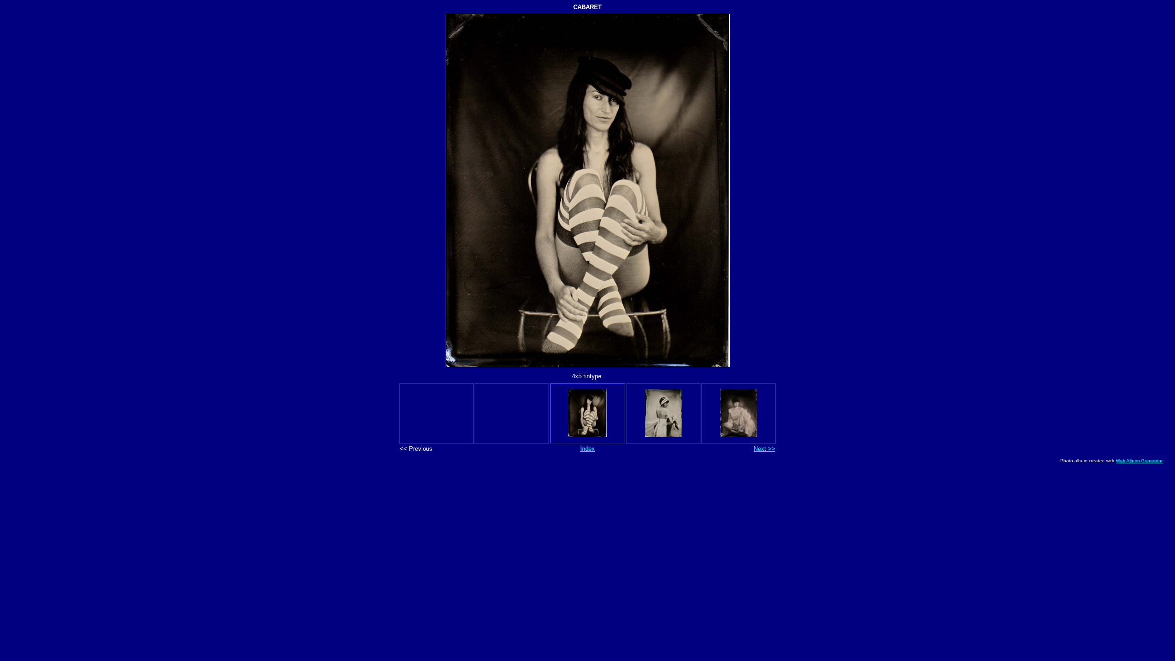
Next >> (764, 448)
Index (587, 448)
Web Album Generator (1139, 460)
